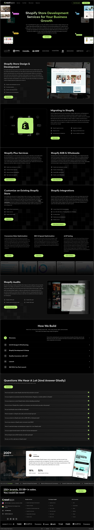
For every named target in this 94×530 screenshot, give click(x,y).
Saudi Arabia (75, 505)
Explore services (52, 502)
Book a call (52, 516)
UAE (74, 502)
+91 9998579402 (8, 510)
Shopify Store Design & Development (33, 502)
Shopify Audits (29, 516)
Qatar (74, 508)
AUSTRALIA (58, 528)
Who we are (52, 508)
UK (52, 528)
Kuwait (74, 516)
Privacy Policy (91, 528)
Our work (51, 505)
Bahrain (74, 511)
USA (42, 528)
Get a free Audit (52, 511)
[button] (18, 3)
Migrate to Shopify (29, 505)
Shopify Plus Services (30, 511)
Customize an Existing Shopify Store (32, 508)
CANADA (47, 528)
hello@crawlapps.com (9, 513)
